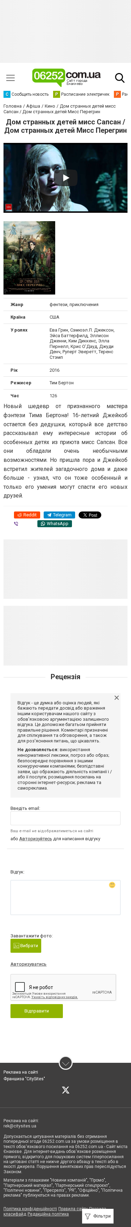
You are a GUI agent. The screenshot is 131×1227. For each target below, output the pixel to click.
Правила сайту (73, 1208)
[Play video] (66, 177)
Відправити (36, 1011)
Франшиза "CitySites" (24, 1078)
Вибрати (28, 945)
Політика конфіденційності (30, 1208)
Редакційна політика (48, 1214)
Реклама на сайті (20, 1072)
